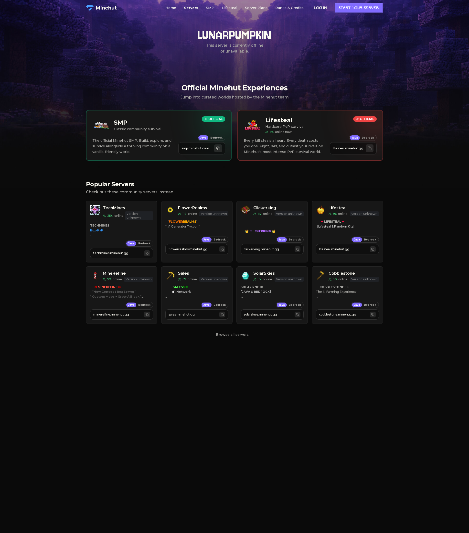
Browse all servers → (234, 334)
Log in (320, 8)
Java (203, 137)
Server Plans (256, 8)
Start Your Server (359, 8)
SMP (210, 8)
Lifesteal (229, 8)
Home (170, 8)
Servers (191, 8)
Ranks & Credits (289, 8)
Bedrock (216, 137)
